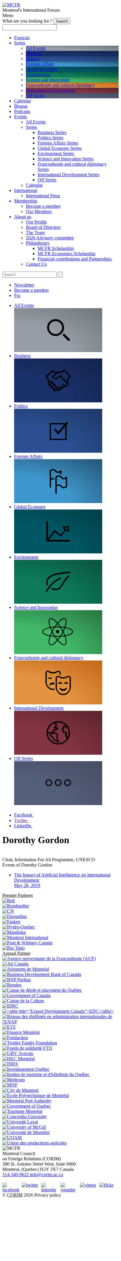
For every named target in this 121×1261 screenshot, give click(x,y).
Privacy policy (47, 1195)
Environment (38, 74)
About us (22, 216)
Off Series (35, 95)
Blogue (21, 106)
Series (19, 42)
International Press (43, 195)
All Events (36, 48)
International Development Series (68, 174)
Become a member (43, 206)
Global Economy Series (60, 148)
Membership (25, 200)
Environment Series (56, 153)
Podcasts (22, 111)
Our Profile (36, 221)
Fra (17, 295)
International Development (50, 90)
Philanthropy (38, 243)
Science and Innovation (47, 79)
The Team (35, 232)
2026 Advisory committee (50, 237)
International (25, 190)
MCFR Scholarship (56, 248)
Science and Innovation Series (65, 158)
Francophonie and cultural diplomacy (60, 85)
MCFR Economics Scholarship (66, 253)
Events (20, 116)
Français (22, 37)
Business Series (52, 132)
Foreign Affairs (40, 63)
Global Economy (42, 69)
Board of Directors (43, 227)
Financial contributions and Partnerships (75, 258)
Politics (32, 58)
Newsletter (24, 284)
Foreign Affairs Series (58, 142)
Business (34, 53)
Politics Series (50, 137)
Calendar (22, 100)
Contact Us (36, 264)
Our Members (39, 211)
